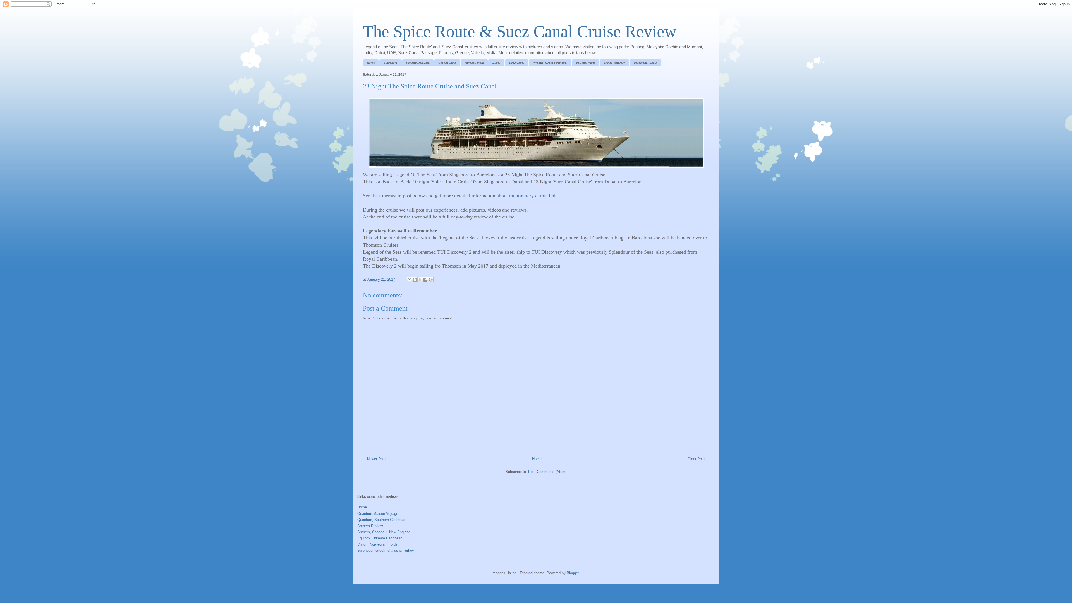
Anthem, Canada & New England (383, 532)
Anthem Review (370, 526)
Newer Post (376, 459)
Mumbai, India (474, 62)
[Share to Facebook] (425, 279)
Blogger (573, 573)
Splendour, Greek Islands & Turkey (385, 550)
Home (371, 62)
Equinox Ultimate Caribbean (379, 538)
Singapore (391, 62)
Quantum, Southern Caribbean (381, 520)
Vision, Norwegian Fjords (377, 544)
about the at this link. (527, 195)
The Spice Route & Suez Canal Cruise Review (519, 31)
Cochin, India (447, 62)
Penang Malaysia (418, 62)
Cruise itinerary (614, 62)
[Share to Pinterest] (431, 279)
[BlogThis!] (415, 279)
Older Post (696, 459)
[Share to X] (420, 279)
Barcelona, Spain (645, 62)
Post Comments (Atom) (547, 472)
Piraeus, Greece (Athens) (550, 62)
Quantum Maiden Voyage (377, 513)
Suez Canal (516, 62)
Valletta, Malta (585, 62)
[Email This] (409, 279)
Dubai (496, 62)
